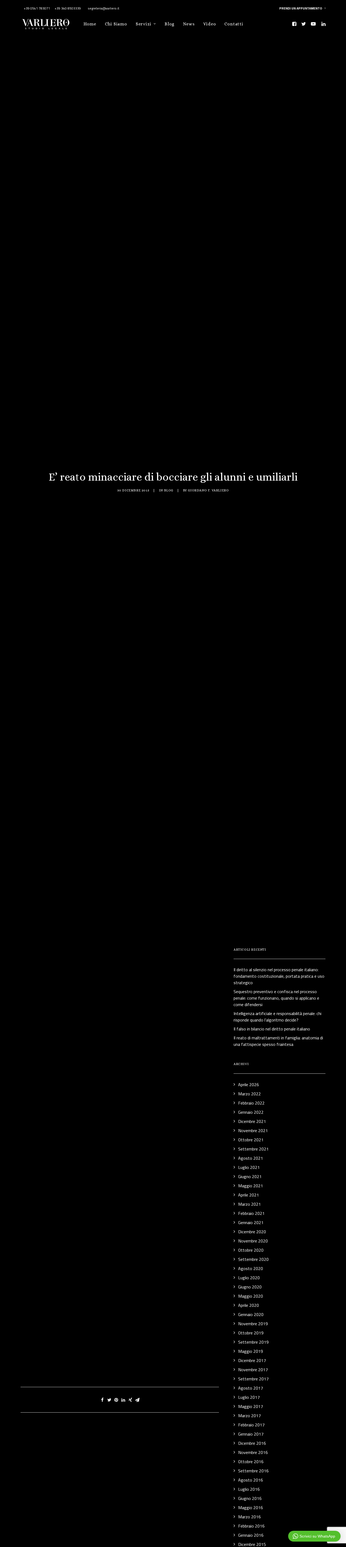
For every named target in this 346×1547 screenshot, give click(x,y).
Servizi (143, 24)
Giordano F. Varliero (208, 490)
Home (90, 24)
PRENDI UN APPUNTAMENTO (300, 8)
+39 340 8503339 (68, 8)
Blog (169, 24)
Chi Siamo (116, 24)
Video (209, 24)
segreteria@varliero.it (103, 8)
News (189, 24)
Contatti (233, 24)
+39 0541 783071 (37, 8)
